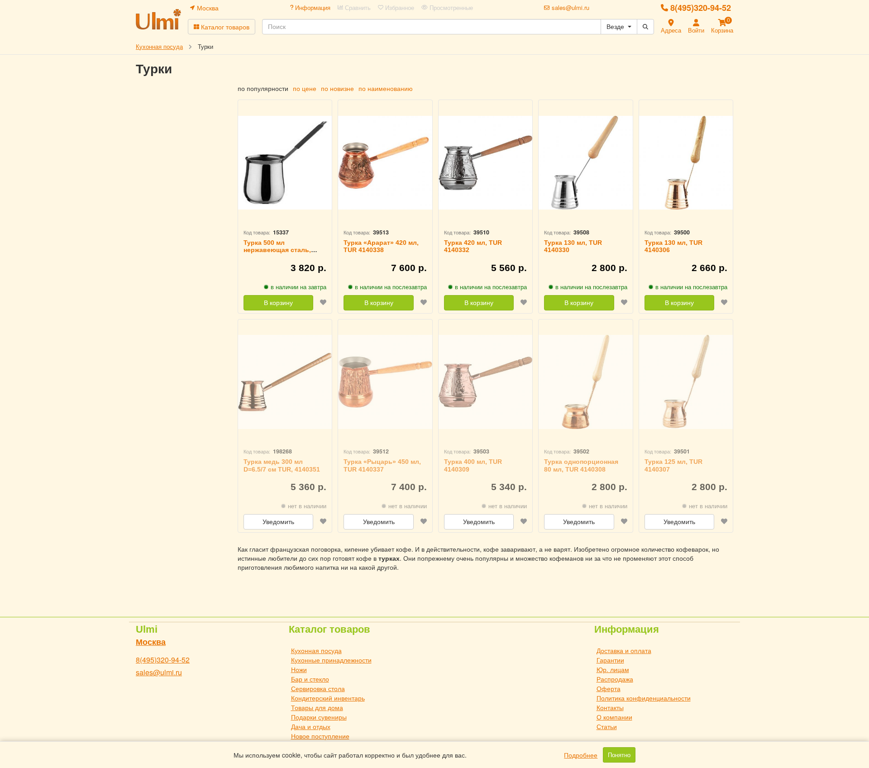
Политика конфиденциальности (644, 697)
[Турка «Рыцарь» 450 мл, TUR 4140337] (385, 382)
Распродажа (615, 678)
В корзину (278, 302)
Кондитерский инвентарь (328, 697)
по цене (304, 88)
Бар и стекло (310, 678)
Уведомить (278, 521)
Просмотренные (450, 8)
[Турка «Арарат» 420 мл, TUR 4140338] (385, 162)
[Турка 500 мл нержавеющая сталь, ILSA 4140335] (285, 162)
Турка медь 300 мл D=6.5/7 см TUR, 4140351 (282, 465)
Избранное (398, 8)
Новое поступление (320, 735)
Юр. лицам (613, 669)
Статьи (607, 726)
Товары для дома (317, 707)
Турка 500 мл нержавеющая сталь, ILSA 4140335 (277, 250)
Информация (311, 8)
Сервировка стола (318, 688)
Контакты (610, 707)
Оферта (609, 688)
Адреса (671, 30)
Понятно (619, 755)
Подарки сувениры (319, 716)
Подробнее (580, 754)
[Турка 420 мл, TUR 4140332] (485, 162)
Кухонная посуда (316, 650)
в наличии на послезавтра (391, 287)
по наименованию (385, 88)
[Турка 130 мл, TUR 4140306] (686, 162)
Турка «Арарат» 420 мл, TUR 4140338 (381, 246)
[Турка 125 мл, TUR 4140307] (686, 382)
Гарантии (610, 659)
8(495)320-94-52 (700, 8)
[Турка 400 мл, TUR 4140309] (485, 382)
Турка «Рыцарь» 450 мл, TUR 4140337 (382, 465)
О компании (614, 716)
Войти (696, 30)
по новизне (337, 88)
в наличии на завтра (298, 287)
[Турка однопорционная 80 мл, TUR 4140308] (585, 382)
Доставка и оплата (624, 650)
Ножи (299, 669)
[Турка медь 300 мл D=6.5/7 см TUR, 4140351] (285, 382)
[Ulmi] (158, 19)
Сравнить (357, 8)
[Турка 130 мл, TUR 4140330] (585, 162)
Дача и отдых (310, 726)
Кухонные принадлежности (331, 659)
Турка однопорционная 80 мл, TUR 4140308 (581, 465)
